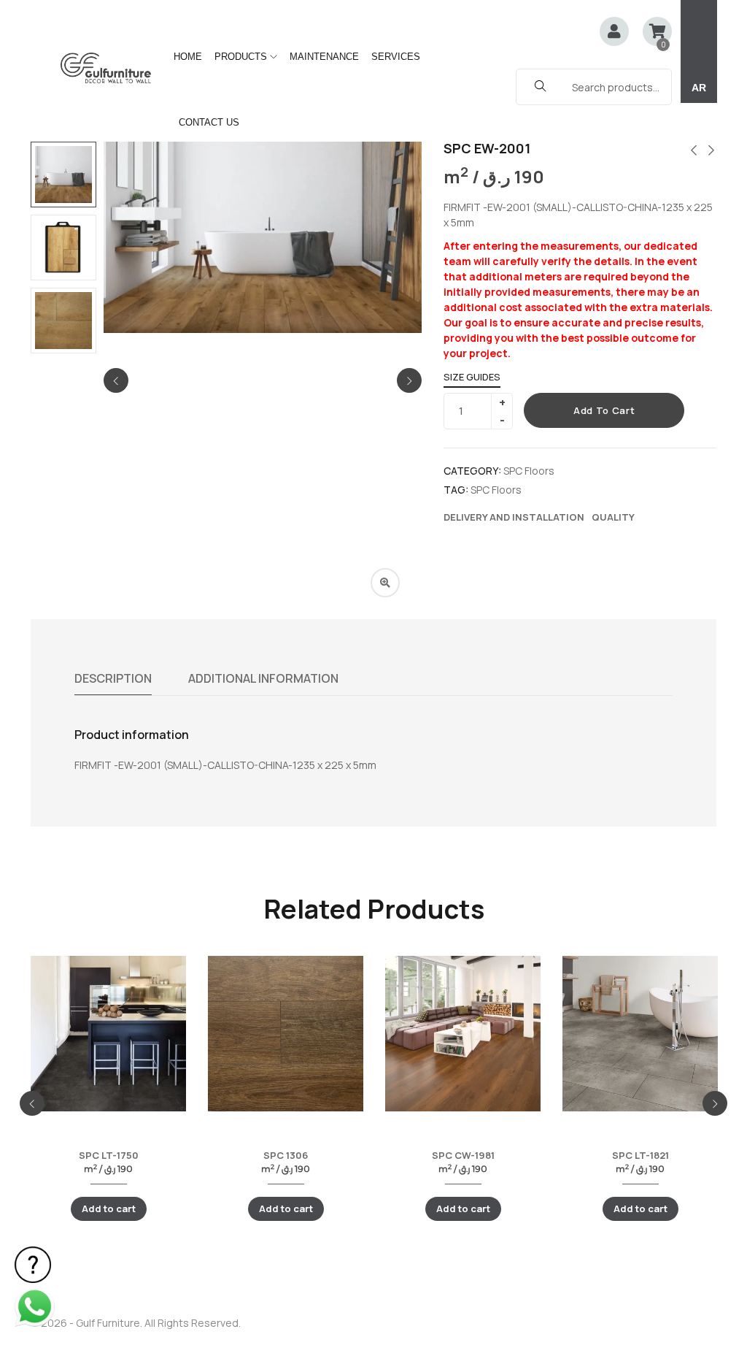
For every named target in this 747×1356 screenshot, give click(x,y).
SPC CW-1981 (463, 1155)
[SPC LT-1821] (640, 1033)
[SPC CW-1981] (463, 1033)
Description (113, 678)
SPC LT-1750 (109, 1155)
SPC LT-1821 (640, 1155)
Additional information (263, 678)
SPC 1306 (285, 1155)
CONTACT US (209, 122)
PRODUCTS (242, 56)
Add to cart (604, 410)
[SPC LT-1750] (108, 1033)
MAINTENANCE (324, 56)
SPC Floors (528, 471)
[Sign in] (614, 32)
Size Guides (472, 376)
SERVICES (395, 56)
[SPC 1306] (285, 1033)
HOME (188, 56)
